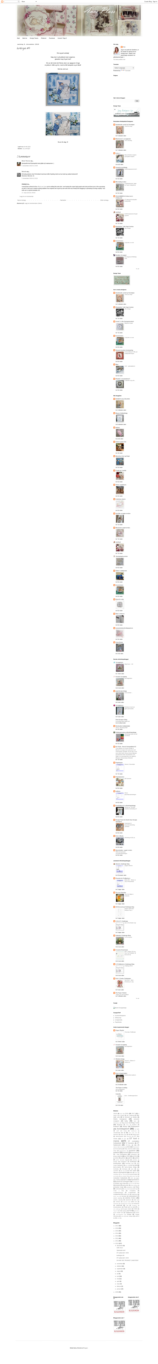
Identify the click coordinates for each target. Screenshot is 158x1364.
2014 (117, 1233)
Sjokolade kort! (121, 1250)
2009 (117, 1292)
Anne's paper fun (121, 442)
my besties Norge (125, 1176)
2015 (121, 1113)
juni (118, 1276)
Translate (127, 70)
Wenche (24, 171)
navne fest (134, 1176)
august (119, 1271)
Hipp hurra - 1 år (129, 664)
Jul (23, 148)
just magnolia (126, 1160)
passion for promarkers (123, 1181)
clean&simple (116, 1132)
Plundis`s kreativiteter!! (123, 379)
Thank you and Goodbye (122, 994)
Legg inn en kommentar (26, 196)
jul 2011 (127, 1156)
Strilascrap (118, 1018)
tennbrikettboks (117, 1207)
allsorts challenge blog (122, 864)
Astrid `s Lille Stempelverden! (125, 321)
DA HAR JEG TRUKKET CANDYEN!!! (127, 1260)
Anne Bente (119, 642)
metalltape (116, 1174)
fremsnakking (118, 1148)
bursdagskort (123, 1129)
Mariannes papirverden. (123, 528)
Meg (117, 364)
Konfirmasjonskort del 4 (131, 169)
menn (136, 1172)
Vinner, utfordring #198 (121, 727)
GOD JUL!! (120, 1248)
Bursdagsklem (128, 678)
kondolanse (124, 1161)
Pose (138, 1183)
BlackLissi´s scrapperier (123, 139)
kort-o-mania (117, 1167)
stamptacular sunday (126, 1203)
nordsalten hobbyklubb (120, 1178)
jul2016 (137, 1158)
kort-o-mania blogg (131, 1167)
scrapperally (118, 1020)
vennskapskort (119, 1214)
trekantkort (136, 1210)
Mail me (24, 38)
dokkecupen (136, 1134)
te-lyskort (134, 1205)
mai (118, 1279)
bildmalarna (116, 1122)
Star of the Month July (130, 922)
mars (118, 1284)
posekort (117, 1185)
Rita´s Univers (120, 614)
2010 (117, 1243)
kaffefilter (135, 1160)
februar (119, 1286)
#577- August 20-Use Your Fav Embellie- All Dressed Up (130, 953)
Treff (130, 1211)
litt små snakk (131, 1170)
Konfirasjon (133, 1161)
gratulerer (132, 1150)
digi (129, 1134)
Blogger (85, 1348)
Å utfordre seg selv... (130, 380)
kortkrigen (27, 148)
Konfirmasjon (117, 1163)
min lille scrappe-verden (123, 513)
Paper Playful (120, 1030)
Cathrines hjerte (121, 499)
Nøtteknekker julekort (130, 1075)
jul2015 (130, 1158)
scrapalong (132, 1190)
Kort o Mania (119, 836)
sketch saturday (117, 1198)
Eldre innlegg (104, 200)
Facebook (52, 38)
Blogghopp (119, 1124)
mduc (131, 1172)
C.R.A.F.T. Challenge (122, 921)
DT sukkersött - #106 (123, 1253)
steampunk (136, 1203)
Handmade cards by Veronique (125, 124)
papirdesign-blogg (121, 691)
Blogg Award (125, 1122)
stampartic (115, 1203)
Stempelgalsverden (122, 556)
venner (137, 1212)
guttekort (116, 1152)
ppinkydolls (125, 1185)
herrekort (125, 1152)
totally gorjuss (123, 1210)
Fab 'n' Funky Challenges (123, 978)
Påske (137, 1187)
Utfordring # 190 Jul (130, 837)
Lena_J (118, 153)
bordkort (134, 1124)
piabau (118, 427)
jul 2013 (115, 1158)
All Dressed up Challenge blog (125, 907)
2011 (117, 1241)
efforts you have (42, 186)
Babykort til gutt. (129, 323)
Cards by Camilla (121, 470)
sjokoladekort (133, 1196)
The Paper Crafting (121, 1088)
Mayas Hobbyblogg (121, 413)
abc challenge (130, 1115)
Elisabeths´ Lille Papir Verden (124, 226)
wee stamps (129, 1216)
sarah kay (134, 1188)
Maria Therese (26, 161)
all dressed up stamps (130, 1117)
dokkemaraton (119, 1136)
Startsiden (63, 200)
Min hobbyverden (121, 182)
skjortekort (128, 1199)
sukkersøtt (119, 1205)
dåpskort (115, 1147)
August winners (129, 865)
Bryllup (125, 1126)
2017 (133, 1113)
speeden (125, 1201)
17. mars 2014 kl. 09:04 (28, 193)
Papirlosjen (119, 762)
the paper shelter (126, 1209)
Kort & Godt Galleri (121, 1073)
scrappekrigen (132, 1192)
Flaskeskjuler (136, 1147)
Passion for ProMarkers (123, 878)
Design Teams (34, 38)
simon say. (116, 1196)
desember (120, 1245)
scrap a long (118, 1190)
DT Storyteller (130, 1143)
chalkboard (134, 1130)
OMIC (131, 1178)
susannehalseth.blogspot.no (124, 628)
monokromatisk (133, 1174)
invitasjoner (134, 1154)
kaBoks (118, 791)
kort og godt (133, 1165)
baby (126, 1121)
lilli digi (123, 1170)
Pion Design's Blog (121, 719)
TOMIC (135, 1209)
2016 (126, 1113)
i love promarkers (121, 1154)
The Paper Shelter (121, 993)
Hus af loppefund (120, 1089)
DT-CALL (128, 1145)
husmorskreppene (120, 1015)
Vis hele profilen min (119, 59)
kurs (132, 1169)
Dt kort (124, 1138)
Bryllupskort (135, 1126)
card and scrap (121, 1130)
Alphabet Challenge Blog (123, 935)
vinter (122, 1216)
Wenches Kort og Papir (123, 456)
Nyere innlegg (21, 200)
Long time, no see (129, 242)
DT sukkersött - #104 (123, 1258)
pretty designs (134, 1185)
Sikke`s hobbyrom (121, 571)
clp (124, 1132)
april (118, 1281)
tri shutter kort (119, 1212)
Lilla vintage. (128, 228)
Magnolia (124, 1172)
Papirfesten (118, 1022)
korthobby (116, 1169)
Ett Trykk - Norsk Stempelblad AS (126, 746)
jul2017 (117, 1160)
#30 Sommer (128, 778)
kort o (126, 1165)
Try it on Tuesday (121, 892)
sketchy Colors (130, 1198)
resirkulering (118, 1188)
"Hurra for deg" (128, 126)
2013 (117, 1236)
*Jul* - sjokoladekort (130, 366)
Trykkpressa (129, 1212)
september (120, 1269)
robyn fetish (127, 1188)
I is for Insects (128, 937)
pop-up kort (131, 1183)
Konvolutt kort (129, 1163)
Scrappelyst (119, 662)
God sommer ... (129, 692)
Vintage (129, 1214)
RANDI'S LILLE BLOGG (123, 399)
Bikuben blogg (120, 1059)
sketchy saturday (118, 1199)
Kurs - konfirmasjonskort (131, 1095)
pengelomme (136, 1181)
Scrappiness (119, 705)
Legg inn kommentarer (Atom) (33, 203)
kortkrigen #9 (120, 1255)
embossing (122, 1147)
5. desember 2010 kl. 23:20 (30, 178)
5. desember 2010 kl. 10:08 (30, 166)
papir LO (125, 1180)
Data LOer (123, 1134)
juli (118, 1273)
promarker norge (118, 1187)
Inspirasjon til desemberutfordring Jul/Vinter (130, 825)
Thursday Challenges (130, 1032)
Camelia (118, 1094)
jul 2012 (135, 1156)
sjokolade (123, 1196)
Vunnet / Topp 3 (62, 38)
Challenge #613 (129, 965)
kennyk (115, 1161)
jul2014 (123, 1158)
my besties (116, 1176)
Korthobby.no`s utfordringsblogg (125, 805)
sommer (118, 1201)
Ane (124, 47)
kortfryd (118, 212)
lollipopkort (116, 1172)
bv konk (137, 1129)
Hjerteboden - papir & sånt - (124, 850)
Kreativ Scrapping (121, 676)
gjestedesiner (122, 1150)
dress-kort (129, 1136)
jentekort (115, 1156)
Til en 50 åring (128, 140)
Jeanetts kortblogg (121, 167)
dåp (135, 1145)
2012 (117, 1238)
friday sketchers (128, 1148)
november (120, 1263)
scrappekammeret (118, 1192)
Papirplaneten (120, 777)
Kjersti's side (120, 599)
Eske (128, 1147)
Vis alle (137, 268)
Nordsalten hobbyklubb (123, 726)
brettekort (116, 1126)
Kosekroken (119, 241)
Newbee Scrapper (121, 255)
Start (18, 38)
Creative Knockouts (122, 950)
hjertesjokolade (135, 1152)
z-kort (118, 1218)
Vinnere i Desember (130, 764)
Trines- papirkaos (121, 485)
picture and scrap (120, 1183)
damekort (115, 1134)
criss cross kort (133, 1132)
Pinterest (43, 38)
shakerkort (134, 1194)
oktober (119, 1266)
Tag (127, 1205)
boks (127, 1124)
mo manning (124, 1174)
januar (119, 1289)
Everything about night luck (123, 721)
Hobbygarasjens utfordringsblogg (126, 732)
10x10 (115, 1113)
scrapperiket (117, 1194)
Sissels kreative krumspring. (124, 350)
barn (135, 1121)
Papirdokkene (135, 1180)
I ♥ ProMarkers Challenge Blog (125, 964)
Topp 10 (115, 1210)
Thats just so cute (129, 1207)
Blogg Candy (135, 1123)
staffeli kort (134, 1201)
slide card (136, 1199)
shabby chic (126, 1194)
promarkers (130, 1187)
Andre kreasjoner (120, 1119)
